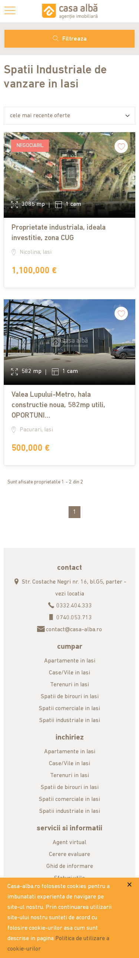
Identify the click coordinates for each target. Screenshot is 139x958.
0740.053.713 (73, 618)
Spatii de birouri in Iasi (70, 697)
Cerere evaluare (69, 855)
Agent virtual (69, 843)
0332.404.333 (73, 606)
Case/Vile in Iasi (69, 673)
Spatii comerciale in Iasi (69, 709)
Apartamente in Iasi (69, 661)
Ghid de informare (69, 866)
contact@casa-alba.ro (73, 630)
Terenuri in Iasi (69, 685)
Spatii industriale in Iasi (69, 721)
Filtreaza (74, 39)
